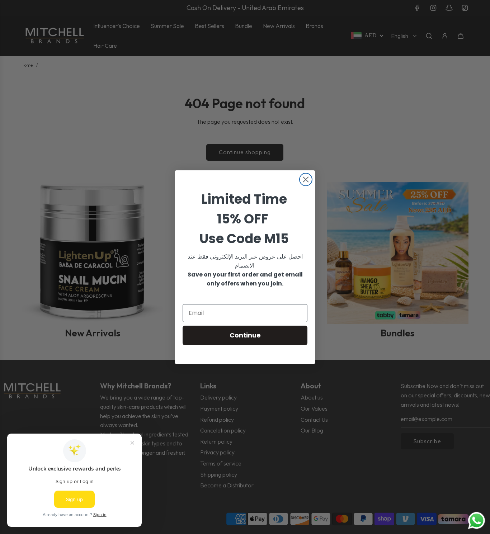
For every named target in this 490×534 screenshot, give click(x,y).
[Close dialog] (306, 179)
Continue (245, 335)
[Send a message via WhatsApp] (476, 520)
